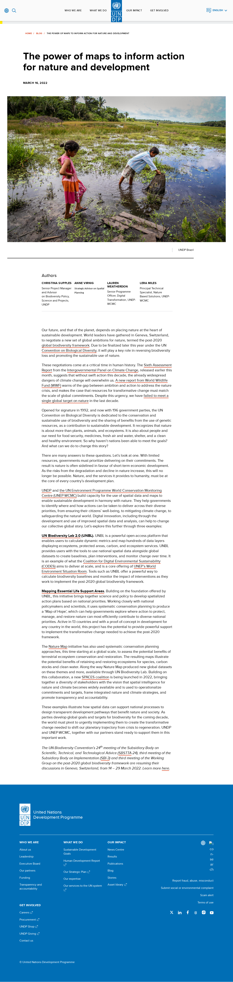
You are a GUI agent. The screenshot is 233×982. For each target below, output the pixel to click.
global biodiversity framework (65, 345)
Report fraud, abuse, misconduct (193, 880)
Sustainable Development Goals (80, 852)
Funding (24, 878)
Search (14, 10)
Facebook (187, 912)
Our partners (27, 871)
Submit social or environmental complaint (187, 888)
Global (6, 10)
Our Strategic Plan (75, 872)
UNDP (47, 490)
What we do (98, 10)
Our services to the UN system (83, 886)
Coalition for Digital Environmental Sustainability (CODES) (101, 563)
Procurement (28, 920)
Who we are (73, 10)
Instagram (204, 912)
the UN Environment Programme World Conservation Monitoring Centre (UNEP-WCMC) (102, 493)
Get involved (159, 10)
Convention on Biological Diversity (69, 350)
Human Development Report (82, 861)
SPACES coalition (95, 677)
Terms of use (206, 902)
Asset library (116, 885)
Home (28, 33)
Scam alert (207, 895)
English (218, 10)
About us (25, 850)
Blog (39, 33)
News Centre (116, 850)
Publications (115, 864)
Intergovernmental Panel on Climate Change (102, 370)
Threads (196, 912)
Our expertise (72, 879)
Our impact (134, 10)
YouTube (212, 912)
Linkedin (179, 912)
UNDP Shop (27, 927)
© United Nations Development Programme (47, 962)
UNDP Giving (28, 934)
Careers (24, 913)
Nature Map (58, 646)
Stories (112, 878)
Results (112, 857)
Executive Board (29, 864)
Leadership (26, 857)
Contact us (26, 941)
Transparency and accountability (30, 887)
